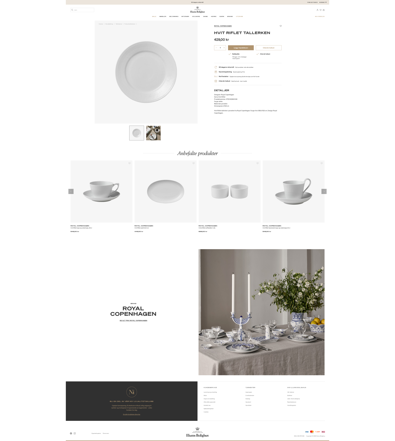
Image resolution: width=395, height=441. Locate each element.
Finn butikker (312, 2)
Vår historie (290, 392)
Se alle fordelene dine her (131, 414)
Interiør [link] (185, 16)
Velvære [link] (196, 16)
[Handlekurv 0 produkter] (324, 10)
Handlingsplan (291, 405)
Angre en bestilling (209, 399)
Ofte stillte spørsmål (209, 402)
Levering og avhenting (210, 392)
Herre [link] (214, 16)
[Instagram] (75, 433)
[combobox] (82, 10)
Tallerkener (119, 24)
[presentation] (71, 191)
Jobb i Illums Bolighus (293, 399)
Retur (205, 395)
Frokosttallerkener (130, 24)
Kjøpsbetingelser (96, 433)
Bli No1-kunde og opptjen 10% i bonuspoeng (197, 2)
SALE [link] (154, 16)
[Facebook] (71, 433)
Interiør (101, 24)
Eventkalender (250, 395)
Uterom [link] (239, 16)
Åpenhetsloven (291, 402)
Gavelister (249, 405)
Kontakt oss (207, 405)
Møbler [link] (163, 16)
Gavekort (248, 402)
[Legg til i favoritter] (129, 163)
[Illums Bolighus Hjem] (197, 9)
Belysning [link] (173, 16)
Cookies (206, 412)
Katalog (248, 399)
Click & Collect (268, 48)
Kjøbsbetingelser (209, 409)
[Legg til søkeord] (72, 10)
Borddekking (110, 24)
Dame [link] (205, 16)
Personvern (106, 433)
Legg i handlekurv (241, 48)
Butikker (289, 395)
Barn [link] (222, 16)
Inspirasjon (249, 392)
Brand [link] (230, 16)
